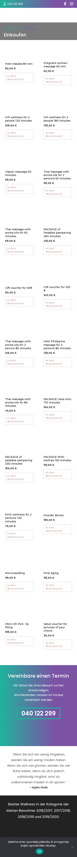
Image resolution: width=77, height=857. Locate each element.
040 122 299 (38, 713)
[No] (72, 847)
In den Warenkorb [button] (15, 77)
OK (39, 851)
